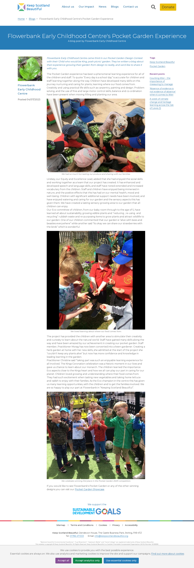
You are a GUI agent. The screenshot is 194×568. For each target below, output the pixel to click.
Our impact (86, 6)
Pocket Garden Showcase (89, 489)
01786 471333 (77, 536)
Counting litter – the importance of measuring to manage (161, 81)
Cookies (103, 525)
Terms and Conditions (81, 525)
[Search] (153, 7)
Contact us (130, 6)
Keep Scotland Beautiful (162, 62)
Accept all (63, 560)
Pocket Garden (157, 66)
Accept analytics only (87, 560)
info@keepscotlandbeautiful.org (111, 536)
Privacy (116, 525)
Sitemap (60, 525)
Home (21, 19)
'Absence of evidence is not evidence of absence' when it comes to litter (163, 91)
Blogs (115, 6)
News (102, 6)
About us (68, 6)
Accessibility (131, 525)
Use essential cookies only (121, 560)
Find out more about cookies (167, 553)
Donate (168, 7)
